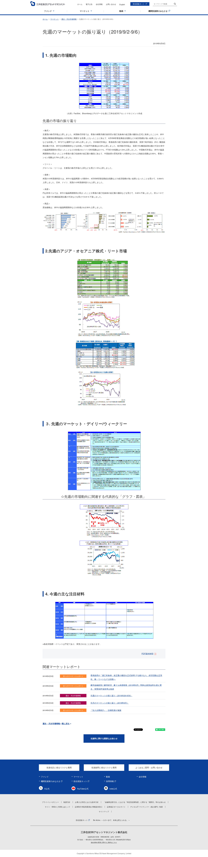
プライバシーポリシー (50, 802)
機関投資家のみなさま (50, 781)
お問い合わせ (111, 4)
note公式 (113, 788)
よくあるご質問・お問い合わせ (148, 767)
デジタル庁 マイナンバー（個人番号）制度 (146, 807)
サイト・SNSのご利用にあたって (57, 807)
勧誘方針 (67, 802)
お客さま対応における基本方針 (87, 802)
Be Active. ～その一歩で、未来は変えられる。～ (111, 820)
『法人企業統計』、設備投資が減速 (106, 710)
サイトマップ (104, 811)
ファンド (45, 776)
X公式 (46, 788)
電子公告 (89, 4)
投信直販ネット (139, 4)
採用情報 (110, 781)
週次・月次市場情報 (69, 19)
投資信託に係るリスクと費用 (59, 767)
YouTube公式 (82, 788)
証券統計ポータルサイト (116, 807)
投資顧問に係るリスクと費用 (104, 767)
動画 (108, 776)
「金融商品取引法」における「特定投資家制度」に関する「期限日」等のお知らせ (134, 802)
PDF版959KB (147, 653)
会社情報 (99, 4)
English (122, 4)
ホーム (79, 4)
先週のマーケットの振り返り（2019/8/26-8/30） (111, 695)
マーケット (54, 19)
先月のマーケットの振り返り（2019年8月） (110, 702)
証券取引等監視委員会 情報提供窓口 (88, 807)
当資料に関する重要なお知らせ (104, 738)
